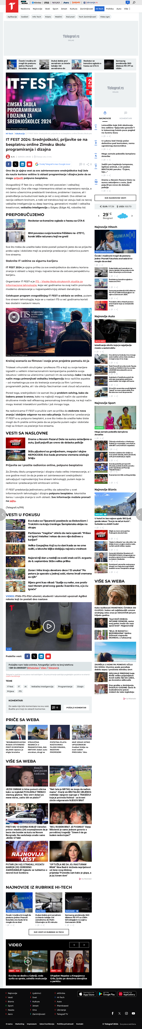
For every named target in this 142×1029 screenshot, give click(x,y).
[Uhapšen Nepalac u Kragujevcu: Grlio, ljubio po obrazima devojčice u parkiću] (69, 961)
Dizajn (80, 686)
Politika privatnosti (65, 1024)
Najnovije (106, 227)
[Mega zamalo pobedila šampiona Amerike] (115, 417)
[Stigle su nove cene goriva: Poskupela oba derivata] (101, 535)
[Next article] (139, 514)
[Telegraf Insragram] (126, 1013)
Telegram (53, 668)
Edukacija (20, 133)
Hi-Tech (9, 133)
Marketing (19, 1024)
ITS (20, 691)
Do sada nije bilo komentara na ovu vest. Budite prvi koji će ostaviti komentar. (29, 707)
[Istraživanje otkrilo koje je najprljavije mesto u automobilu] (115, 331)
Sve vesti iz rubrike (49, 932)
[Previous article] (3, 514)
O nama (9, 1024)
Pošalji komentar (76, 707)
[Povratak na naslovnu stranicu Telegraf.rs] (12, 6)
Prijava (10, 691)
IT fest (10, 686)
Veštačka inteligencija (42, 686)
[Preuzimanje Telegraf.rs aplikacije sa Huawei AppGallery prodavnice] (127, 994)
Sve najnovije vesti (115, 198)
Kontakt (79, 1024)
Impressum (32, 1024)
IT (19, 686)
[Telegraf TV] (133, 1013)
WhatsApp (33, 668)
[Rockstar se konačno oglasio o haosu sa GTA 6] (76, 64)
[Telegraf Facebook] (112, 1013)
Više (126, 9)
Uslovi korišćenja (13, 676)
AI (25, 686)
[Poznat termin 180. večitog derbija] (101, 479)
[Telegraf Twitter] (119, 1013)
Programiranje (65, 686)
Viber (43, 668)
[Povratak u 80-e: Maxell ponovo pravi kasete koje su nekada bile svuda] (101, 306)
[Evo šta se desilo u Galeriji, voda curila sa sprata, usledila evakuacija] (28, 961)
